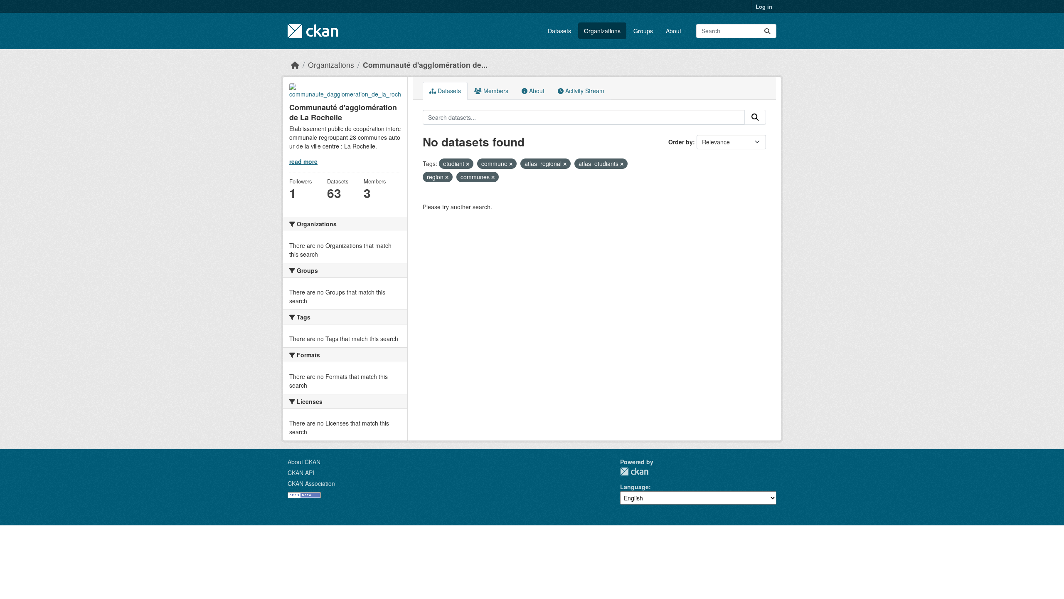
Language (634, 487)
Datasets (559, 31)
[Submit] (767, 31)
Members (495, 91)
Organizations (602, 31)
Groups (643, 31)
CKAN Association (311, 483)
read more (303, 161)
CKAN (634, 471)
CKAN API (301, 472)
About (673, 31)
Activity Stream (584, 91)
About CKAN (304, 462)
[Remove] (467, 164)
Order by (680, 142)
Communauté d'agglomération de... (425, 64)
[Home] (295, 64)
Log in (764, 6)
